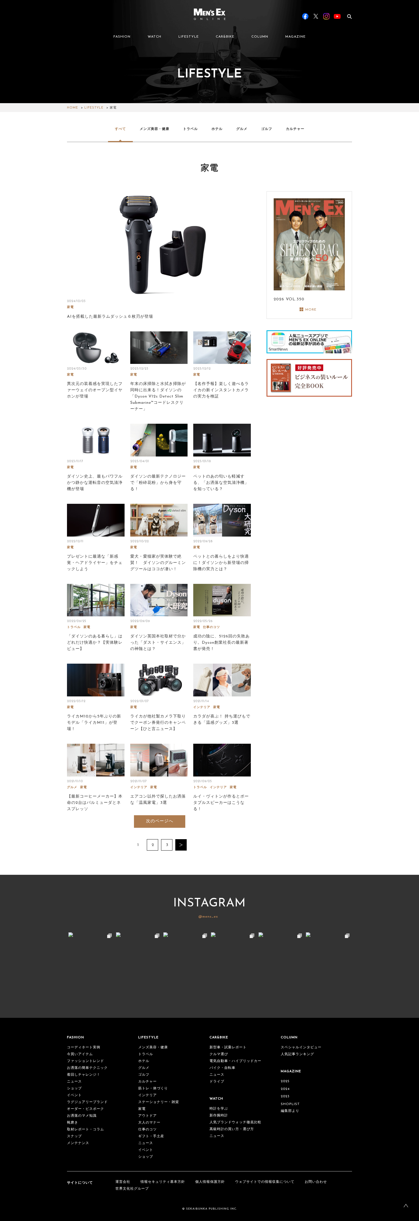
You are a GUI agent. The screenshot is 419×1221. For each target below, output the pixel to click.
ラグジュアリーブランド (87, 1102)
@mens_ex (208, 916)
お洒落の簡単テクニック (87, 1068)
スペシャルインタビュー (301, 1047)
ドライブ (217, 1081)
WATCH (154, 36)
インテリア (201, 707)
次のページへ (159, 821)
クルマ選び (219, 1054)
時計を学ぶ (219, 1108)
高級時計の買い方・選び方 (232, 1129)
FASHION (122, 36)
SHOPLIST (290, 1104)
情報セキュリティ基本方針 (163, 1182)
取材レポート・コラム (85, 1129)
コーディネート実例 (83, 1047)
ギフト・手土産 (151, 1136)
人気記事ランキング (297, 1054)
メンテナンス (78, 1143)
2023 (285, 1096)
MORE (310, 309)
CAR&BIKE (225, 36)
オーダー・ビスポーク (85, 1109)
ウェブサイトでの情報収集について (264, 1182)
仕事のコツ (211, 627)
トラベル (190, 129)
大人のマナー (149, 1122)
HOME (72, 107)
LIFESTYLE (188, 36)
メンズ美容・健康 (154, 129)
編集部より (290, 1111)
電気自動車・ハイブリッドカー (235, 1061)
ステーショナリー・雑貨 (158, 1102)
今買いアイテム (80, 1054)
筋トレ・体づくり (153, 1088)
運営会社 (122, 1182)
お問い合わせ (316, 1182)
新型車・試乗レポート (228, 1047)
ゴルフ (266, 129)
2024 (285, 1089)
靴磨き (72, 1122)
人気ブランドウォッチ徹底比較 (235, 1122)
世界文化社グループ (132, 1189)
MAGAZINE (295, 36)
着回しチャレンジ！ (83, 1075)
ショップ (74, 1088)
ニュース (74, 1081)
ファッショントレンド (85, 1061)
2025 (285, 1081)
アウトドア (147, 1116)
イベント (74, 1095)
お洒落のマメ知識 (82, 1116)
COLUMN (259, 36)
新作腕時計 (219, 1115)
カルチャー (295, 129)
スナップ (74, 1136)
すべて (120, 129)
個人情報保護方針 (210, 1182)
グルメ (241, 129)
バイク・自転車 (222, 1068)
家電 (70, 307)
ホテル (217, 129)
